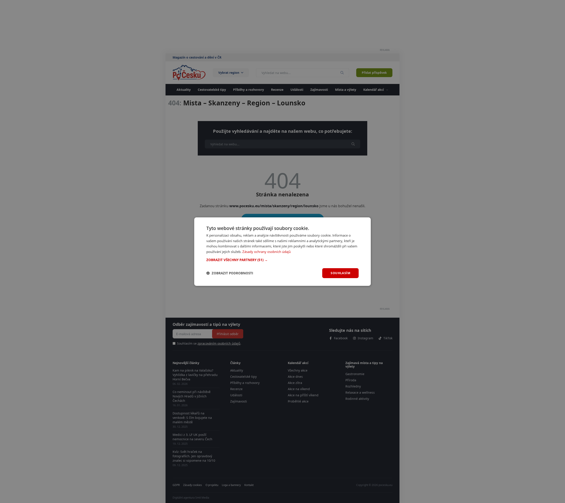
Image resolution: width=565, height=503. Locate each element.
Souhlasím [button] (340, 273)
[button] (282, 260)
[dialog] (282, 251)
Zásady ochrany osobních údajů (266, 251)
